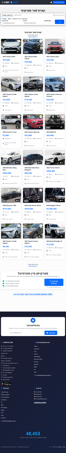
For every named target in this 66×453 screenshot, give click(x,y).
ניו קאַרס (3, 356)
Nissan (36, 354)
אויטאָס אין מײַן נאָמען (59, 15)
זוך (59, 22)
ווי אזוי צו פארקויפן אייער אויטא (10, 363)
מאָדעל (25, 20)
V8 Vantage (4, 407)
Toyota (35, 346)
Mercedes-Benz (38, 359)
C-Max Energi (4, 392)
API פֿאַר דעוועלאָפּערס (8, 370)
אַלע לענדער (38, 392)
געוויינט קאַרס (4, 353)
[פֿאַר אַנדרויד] (51, 2)
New (9, 19)
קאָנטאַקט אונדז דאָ (7, 372)
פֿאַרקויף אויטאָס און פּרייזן (9, 368)
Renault (36, 361)
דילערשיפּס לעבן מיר (8, 348)
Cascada (3, 418)
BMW (35, 367)
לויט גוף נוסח (18, 15)
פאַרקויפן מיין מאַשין (6, 361)
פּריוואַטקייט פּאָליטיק (8, 377)
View (2, 415)
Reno (2, 405)
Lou (64, 447)
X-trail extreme (5, 397)
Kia (35, 369)
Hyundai (36, 364)
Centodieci (4, 400)
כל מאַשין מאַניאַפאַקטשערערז (43, 375)
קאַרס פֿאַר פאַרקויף (7, 351)
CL (1, 402)
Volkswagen (37, 356)
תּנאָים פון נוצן (6, 379)
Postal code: (47, 20)
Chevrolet (36, 349)
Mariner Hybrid (5, 394)
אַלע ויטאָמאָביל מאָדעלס (9, 421)
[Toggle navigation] (2, 2)
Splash (3, 410)
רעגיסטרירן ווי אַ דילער (8, 346)
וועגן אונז (5, 375)
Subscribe (52, 333)
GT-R (2, 412)
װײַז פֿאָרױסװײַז (6, 365)
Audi (35, 372)
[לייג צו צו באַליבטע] (18, 41)
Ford (35, 351)
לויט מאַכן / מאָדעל (7, 15)
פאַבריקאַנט (5, 20)
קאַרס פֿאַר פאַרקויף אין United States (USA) (33, 294)
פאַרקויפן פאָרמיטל (59, 2)
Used (4, 19)
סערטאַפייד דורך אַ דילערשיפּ (19, 19)
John (60, 447)
